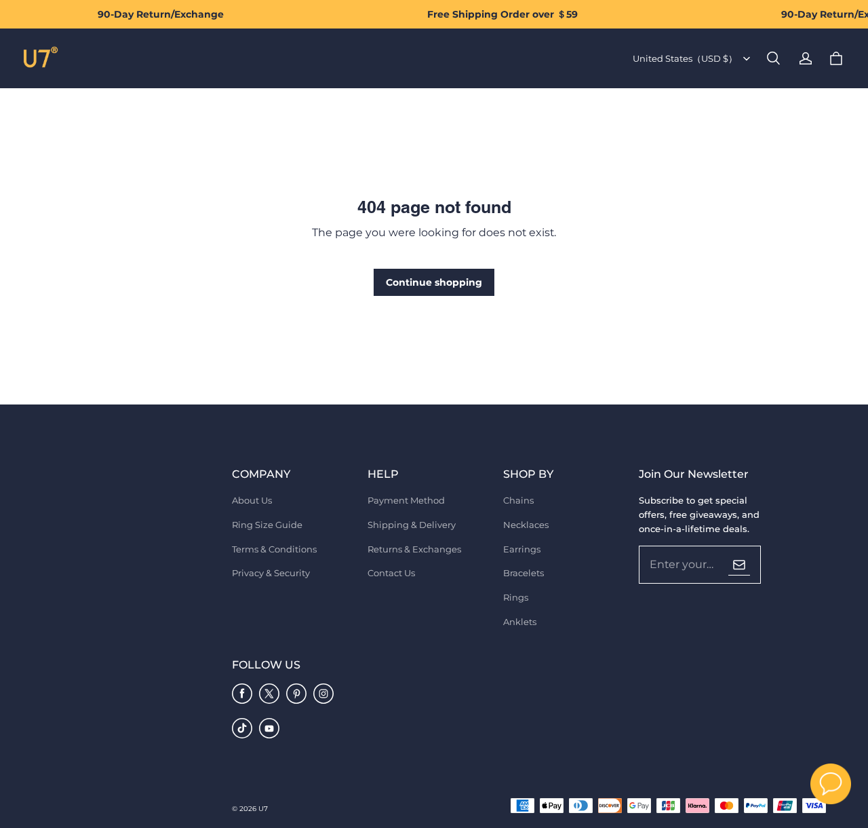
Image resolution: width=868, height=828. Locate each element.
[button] (773, 58)
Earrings (521, 549)
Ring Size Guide (267, 524)
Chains (518, 500)
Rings (515, 597)
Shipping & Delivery (412, 524)
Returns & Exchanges (414, 549)
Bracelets (523, 572)
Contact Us (391, 572)
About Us (252, 500)
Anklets (519, 621)
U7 (263, 808)
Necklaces (526, 524)
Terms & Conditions (274, 549)
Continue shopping (434, 282)
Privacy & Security (271, 572)
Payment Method (406, 500)
